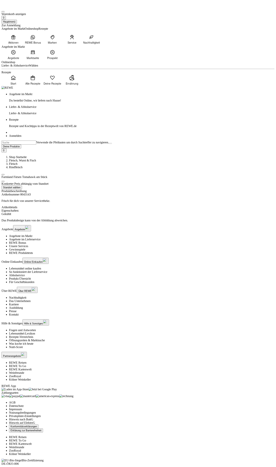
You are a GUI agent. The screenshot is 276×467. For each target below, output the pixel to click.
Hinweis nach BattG (21, 419)
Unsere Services (18, 246)
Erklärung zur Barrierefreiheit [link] (26, 430)
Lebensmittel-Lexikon (22, 333)
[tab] (138, 207)
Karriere (14, 304)
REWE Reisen (17, 362)
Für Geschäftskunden (21, 282)
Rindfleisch (16, 167)
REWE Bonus (17, 242)
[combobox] (19, 143)
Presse (13, 311)
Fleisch (13, 163)
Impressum (15, 409)
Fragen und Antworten (22, 330)
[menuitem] (13, 39)
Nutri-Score (16, 347)
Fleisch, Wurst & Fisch (22, 160)
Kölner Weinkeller (20, 379)
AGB (12, 402)
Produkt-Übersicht (20, 278)
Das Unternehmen (20, 301)
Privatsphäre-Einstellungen (25, 416)
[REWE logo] (7, 87)
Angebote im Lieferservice (25, 239)
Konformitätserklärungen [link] (24, 426)
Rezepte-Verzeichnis (21, 336)
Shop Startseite (18, 157)
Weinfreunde (16, 372)
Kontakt (14, 314)
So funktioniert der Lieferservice (28, 271)
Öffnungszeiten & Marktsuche (27, 340)
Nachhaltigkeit (17, 297)
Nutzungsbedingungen (22, 412)
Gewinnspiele (17, 249)
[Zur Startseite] (14, 7)
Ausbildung (16, 307)
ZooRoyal (15, 376)
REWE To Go (17, 366)
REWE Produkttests (21, 252)
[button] (3, 174)
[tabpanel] (138, 212)
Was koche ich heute (21, 343)
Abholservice (17, 275)
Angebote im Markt (20, 236)
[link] (141, 97)
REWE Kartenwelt (20, 369)
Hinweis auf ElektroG (22, 422)
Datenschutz (16, 405)
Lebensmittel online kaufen (25, 268)
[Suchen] (110, 143)
